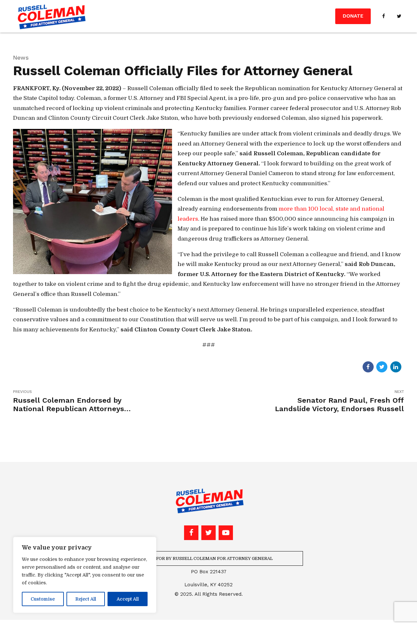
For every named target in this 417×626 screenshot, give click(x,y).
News (21, 57)
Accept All (128, 599)
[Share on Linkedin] (395, 366)
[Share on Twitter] (381, 366)
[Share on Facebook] (368, 366)
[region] (84, 575)
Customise (43, 599)
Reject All (85, 599)
